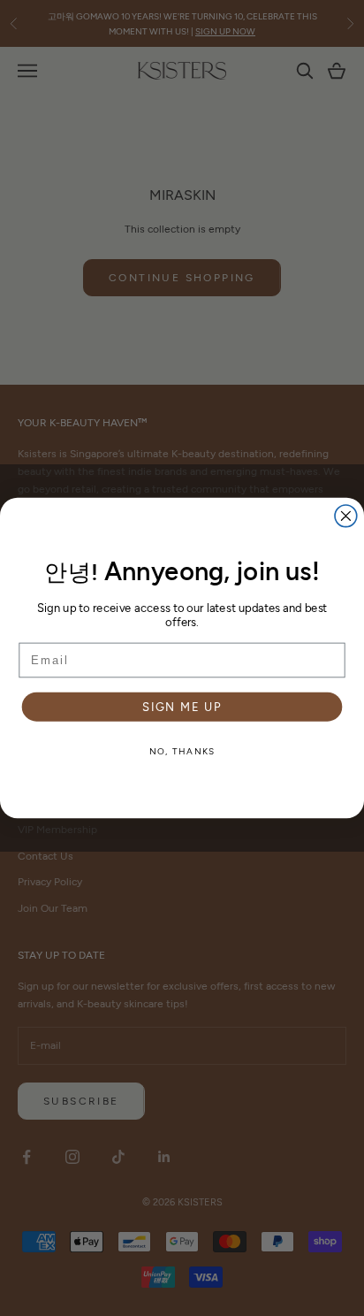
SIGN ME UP (182, 707)
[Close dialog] (346, 516)
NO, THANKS (182, 751)
